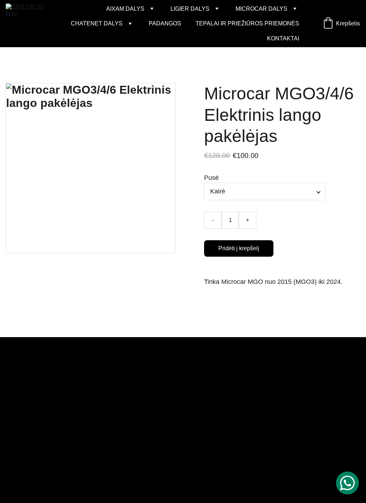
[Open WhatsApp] (347, 483)
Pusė (211, 177)
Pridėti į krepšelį (238, 248)
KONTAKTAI (283, 38)
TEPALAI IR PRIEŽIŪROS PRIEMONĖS (247, 23)
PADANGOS (165, 23)
